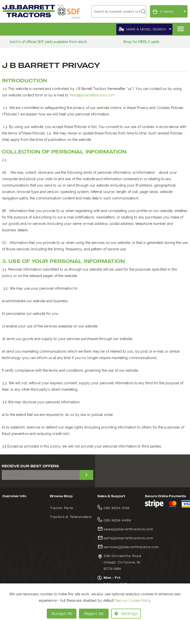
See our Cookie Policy (133, 600)
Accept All (61, 613)
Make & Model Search (146, 29)
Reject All (93, 613)
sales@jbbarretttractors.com (128, 529)
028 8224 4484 (117, 520)
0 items (166, 11)
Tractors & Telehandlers (71, 517)
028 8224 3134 (117, 508)
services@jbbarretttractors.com (131, 547)
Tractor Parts (61, 508)
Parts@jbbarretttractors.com (92, 95)
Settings (129, 613)
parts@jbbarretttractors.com (128, 538)
